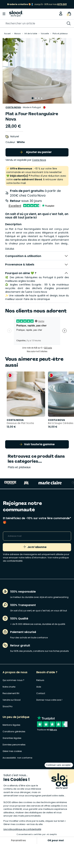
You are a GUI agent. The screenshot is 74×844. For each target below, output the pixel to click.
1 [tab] (33, 98)
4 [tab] (42, 98)
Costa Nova (13, 107)
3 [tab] (39, 98)
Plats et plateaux (19, 467)
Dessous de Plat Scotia (20, 423)
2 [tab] (36, 98)
